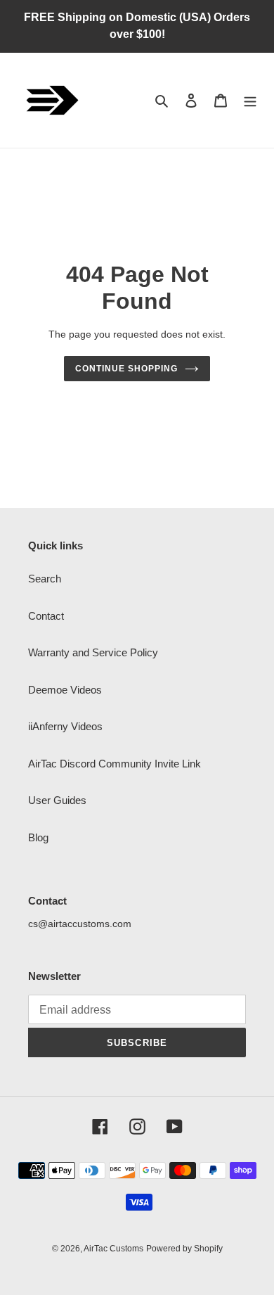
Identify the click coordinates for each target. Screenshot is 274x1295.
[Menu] (250, 100)
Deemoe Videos (65, 690)
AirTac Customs (113, 1248)
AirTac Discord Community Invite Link (114, 764)
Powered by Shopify (184, 1248)
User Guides (57, 800)
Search (44, 579)
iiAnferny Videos (65, 726)
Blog (38, 837)
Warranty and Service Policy (93, 652)
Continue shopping (126, 369)
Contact (46, 616)
